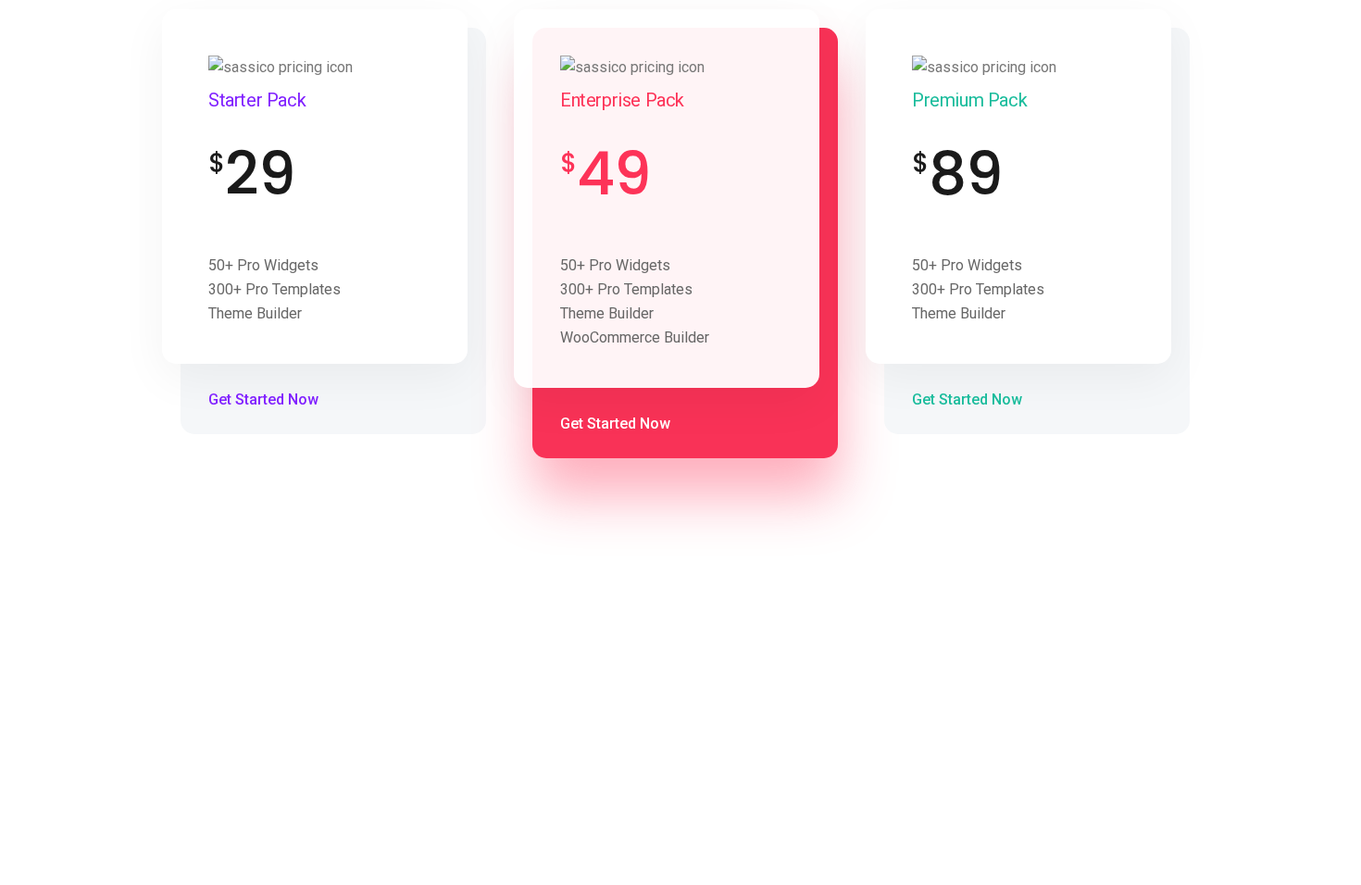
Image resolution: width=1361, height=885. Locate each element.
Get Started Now (265, 399)
